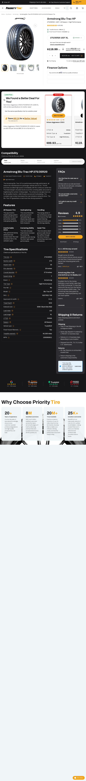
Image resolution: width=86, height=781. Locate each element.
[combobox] (9, 162)
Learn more (78, 366)
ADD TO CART (58, 115)
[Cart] (83, 8)
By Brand (8, 14)
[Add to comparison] (35, 25)
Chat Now (80, 777)
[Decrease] (49, 55)
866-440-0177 (79, 2)
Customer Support (64, 2)
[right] (67, 8)
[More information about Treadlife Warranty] (64, 29)
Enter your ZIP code (79, 61)
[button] (52, 130)
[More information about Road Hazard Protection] (68, 32)
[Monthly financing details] (84, 49)
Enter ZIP (7, 2)
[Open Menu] (2, 8)
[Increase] (55, 55)
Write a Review (70, 236)
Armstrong (15, 14)
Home (3, 14)
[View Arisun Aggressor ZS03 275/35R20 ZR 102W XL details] (58, 110)
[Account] (77, 8)
